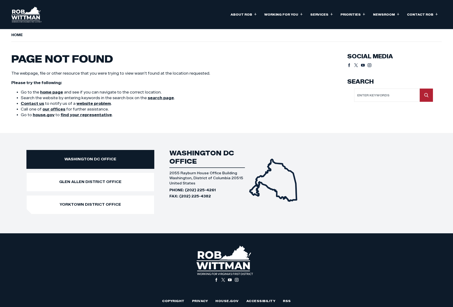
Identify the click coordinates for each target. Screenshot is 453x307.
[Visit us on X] (357, 65)
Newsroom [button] (386, 14)
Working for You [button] (283, 14)
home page (51, 92)
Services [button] (321, 14)
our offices (53, 109)
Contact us (32, 103)
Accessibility (261, 301)
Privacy (200, 301)
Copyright (173, 301)
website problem (93, 103)
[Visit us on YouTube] (364, 65)
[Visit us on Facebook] (350, 65)
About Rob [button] (244, 14)
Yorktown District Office (90, 204)
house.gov (44, 115)
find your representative (86, 115)
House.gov (227, 301)
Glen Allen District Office (90, 181)
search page (161, 98)
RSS (287, 301)
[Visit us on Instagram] (369, 65)
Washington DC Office (90, 159)
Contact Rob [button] (422, 14)
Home (17, 35)
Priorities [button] (352, 14)
